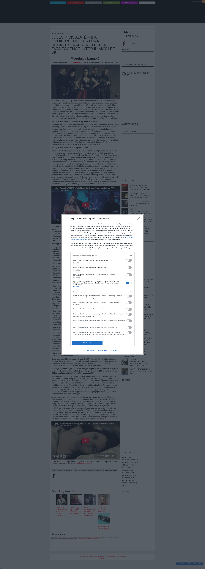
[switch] (129, 260)
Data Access (102, 350)
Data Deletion (90, 350)
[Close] (139, 219)
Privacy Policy (114, 350)
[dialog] (102, 284)
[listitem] (102, 255)
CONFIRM (87, 343)
